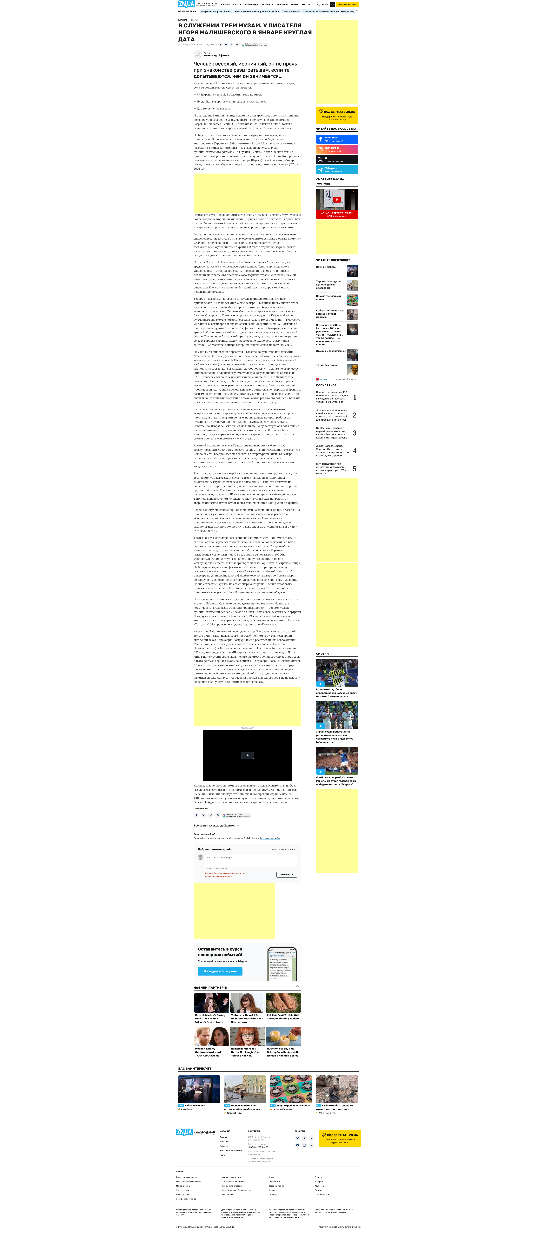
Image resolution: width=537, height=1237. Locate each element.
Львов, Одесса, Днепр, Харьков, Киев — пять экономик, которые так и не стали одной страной (332, 450)
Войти (325, 4)
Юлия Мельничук (327, 1113)
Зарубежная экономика (233, 1181)
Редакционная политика (231, 1150)
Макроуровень (183, 1186)
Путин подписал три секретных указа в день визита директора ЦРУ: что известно (332, 468)
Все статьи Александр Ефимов (214, 825)
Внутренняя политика (186, 1177)
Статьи (237, 4)
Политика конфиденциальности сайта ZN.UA (340, 1227)
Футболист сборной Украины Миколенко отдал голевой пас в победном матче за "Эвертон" (336, 781)
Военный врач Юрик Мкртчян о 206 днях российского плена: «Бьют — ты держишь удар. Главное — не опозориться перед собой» (329, 335)
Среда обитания (276, 1186)
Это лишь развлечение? (331, 350)
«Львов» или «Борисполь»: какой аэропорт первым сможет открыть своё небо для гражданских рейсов (332, 415)
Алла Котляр (187, 1109)
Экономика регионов (186, 1199)
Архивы (223, 1137)
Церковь (272, 1190)
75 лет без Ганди (326, 365)
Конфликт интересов (232, 1186)
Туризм (318, 1190)
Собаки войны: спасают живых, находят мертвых (331, 314)
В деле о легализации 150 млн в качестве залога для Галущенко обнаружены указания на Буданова (332, 397)
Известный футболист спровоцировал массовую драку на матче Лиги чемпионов (336, 693)
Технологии (274, 1181)
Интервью (268, 4)
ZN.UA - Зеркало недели (337, 212)
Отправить (287, 874)
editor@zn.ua (264, 1162)
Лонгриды (282, 4)
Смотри (322, 653)
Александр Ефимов (216, 55)
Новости (225, 4)
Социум (318, 1177)
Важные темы (187, 11)
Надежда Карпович (282, 1109)
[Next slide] (356, 11)
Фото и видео (251, 4)
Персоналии (228, 1194)
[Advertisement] (247, 193)
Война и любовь (326, 266)
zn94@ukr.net (254, 1154)
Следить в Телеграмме (222, 971)
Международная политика (188, 1181)
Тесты (294, 4)
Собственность (322, 1194)
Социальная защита (231, 1177)
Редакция (224, 1141)
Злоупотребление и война (328, 297)
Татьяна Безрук (234, 1113)
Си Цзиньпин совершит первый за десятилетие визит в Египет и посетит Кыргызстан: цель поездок (332, 432)
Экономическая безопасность (236, 1190)
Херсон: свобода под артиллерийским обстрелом (329, 284)
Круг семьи (320, 1186)
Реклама (224, 1146)
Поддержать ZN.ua (347, 4)
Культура (272, 1194)
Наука (271, 1177)
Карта (222, 1155)
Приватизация (183, 1194)
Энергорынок (182, 1190)
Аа (332, 4)
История (319, 1181)
